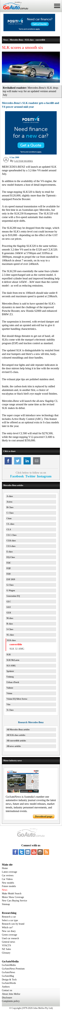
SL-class (10, 635)
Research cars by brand (13, 924)
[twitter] (21, 852)
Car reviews (7, 875)
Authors (6, 986)
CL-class (10, 524)
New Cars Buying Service (14, 900)
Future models (9, 886)
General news (8, 942)
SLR (9, 654)
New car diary (9, 931)
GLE (9, 607)
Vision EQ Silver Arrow (17, 699)
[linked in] (28, 852)
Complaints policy (11, 1001)
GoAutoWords (9, 983)
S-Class (10, 629)
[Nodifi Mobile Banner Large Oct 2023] (29, 30)
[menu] (57, 6)
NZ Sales (6, 949)
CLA (9, 529)
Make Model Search (11, 893)
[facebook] (15, 852)
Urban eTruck (13, 682)
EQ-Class (11, 557)
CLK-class (11, 540)
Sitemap (6, 904)
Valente (10, 688)
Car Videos (7, 879)
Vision (9, 693)
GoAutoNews (8, 972)
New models (8, 882)
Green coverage (9, 934)
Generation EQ (13, 596)
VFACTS (6, 945)
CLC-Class (12, 535)
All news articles (14, 746)
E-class (10, 551)
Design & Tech (9, 979)
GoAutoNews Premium (13, 968)
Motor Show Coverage (13, 897)
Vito (8, 704)
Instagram (44, 476)
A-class (10, 496)
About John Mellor (11, 994)
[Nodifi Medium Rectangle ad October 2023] (31, 153)
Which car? (7, 927)
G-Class (10, 585)
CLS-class (11, 546)
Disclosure (7, 997)
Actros (9, 502)
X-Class (10, 710)
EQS (9, 574)
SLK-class (11, 640)
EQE (9, 568)
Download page (43, 816)
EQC (9, 563)
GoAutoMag (8, 976)
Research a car (9, 916)
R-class (10, 624)
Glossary (6, 952)
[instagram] (40, 852)
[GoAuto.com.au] (14, 10)
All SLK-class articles (16, 735)
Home (5, 868)
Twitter (30, 476)
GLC (9, 601)
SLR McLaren (13, 660)
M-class (10, 618)
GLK (9, 612)
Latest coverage (9, 872)
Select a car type (10, 920)
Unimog (10, 677)
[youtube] (34, 852)
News (4, 890)
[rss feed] (46, 852)
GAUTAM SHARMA (23, 161)
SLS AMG (11, 665)
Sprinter (10, 671)
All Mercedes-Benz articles (18, 729)
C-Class (10, 513)
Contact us (7, 990)
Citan (9, 518)
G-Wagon (11, 590)
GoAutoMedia (9, 965)
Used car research (10, 938)
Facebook (17, 476)
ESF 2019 (11, 579)
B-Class (10, 507)
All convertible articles (16, 740)
